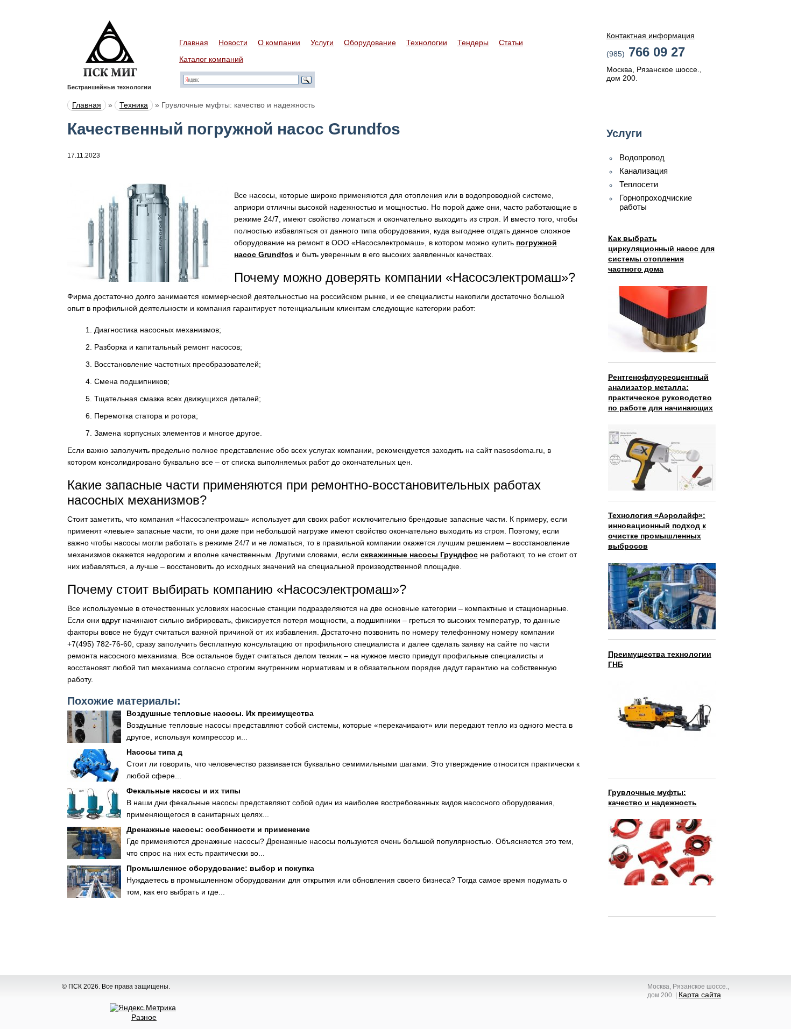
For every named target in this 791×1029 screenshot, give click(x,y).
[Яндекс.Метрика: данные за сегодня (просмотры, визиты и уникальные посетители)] (143, 1007)
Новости (233, 42)
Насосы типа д (154, 752)
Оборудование (370, 42)
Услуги (322, 42)
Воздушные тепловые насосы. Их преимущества (220, 713)
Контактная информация (650, 35)
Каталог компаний (211, 59)
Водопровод (642, 157)
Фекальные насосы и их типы (183, 790)
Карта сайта (700, 994)
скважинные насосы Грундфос (419, 554)
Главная (193, 42)
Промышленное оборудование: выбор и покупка (220, 868)
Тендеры (473, 42)
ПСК (110, 48)
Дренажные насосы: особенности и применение (218, 829)
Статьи (511, 42)
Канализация (643, 170)
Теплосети (638, 184)
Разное (144, 1017)
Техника (133, 105)
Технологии (426, 42)
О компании (279, 42)
